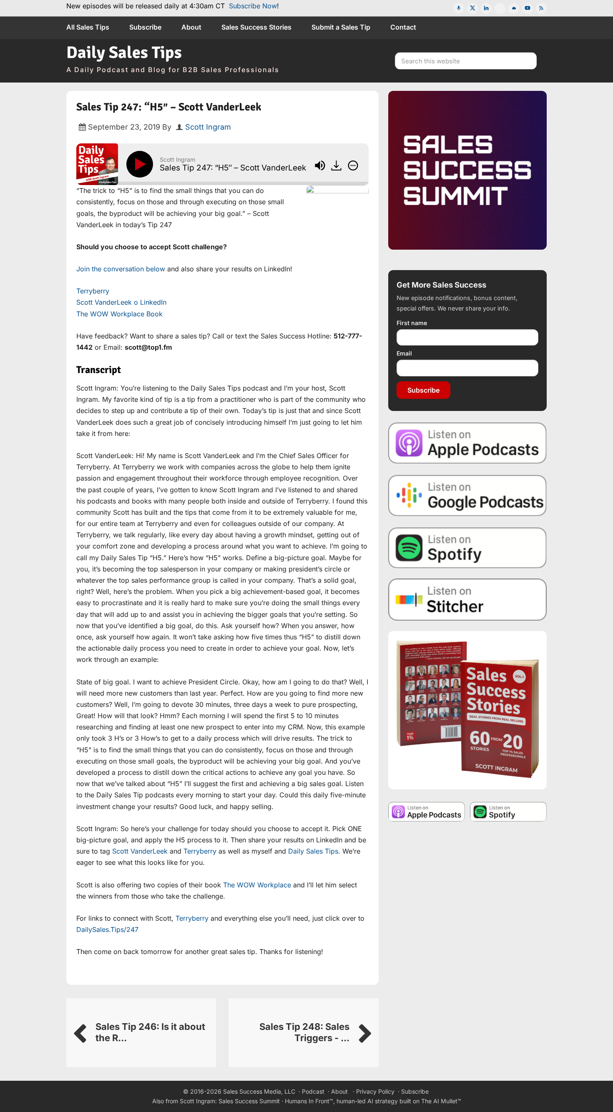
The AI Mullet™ (441, 1100)
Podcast (313, 1091)
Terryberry (92, 291)
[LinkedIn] (486, 8)
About (339, 1091)
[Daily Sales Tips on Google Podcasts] (467, 495)
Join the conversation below (120, 269)
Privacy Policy (375, 1091)
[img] (353, 165)
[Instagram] (500, 8)
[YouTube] (527, 8)
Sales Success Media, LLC (259, 1091)
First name (412, 322)
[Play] (141, 164)
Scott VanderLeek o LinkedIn (121, 302)
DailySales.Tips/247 (107, 929)
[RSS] (541, 8)
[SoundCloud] (513, 8)
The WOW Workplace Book (119, 314)
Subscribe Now (253, 6)
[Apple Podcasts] (458, 8)
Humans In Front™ (309, 1100)
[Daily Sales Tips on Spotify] (467, 547)
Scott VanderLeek (140, 851)
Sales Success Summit (249, 1100)
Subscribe (423, 390)
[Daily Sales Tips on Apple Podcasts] (467, 442)
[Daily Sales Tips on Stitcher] (467, 600)
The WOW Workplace (257, 885)
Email (404, 353)
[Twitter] (472, 8)
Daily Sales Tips (124, 52)
